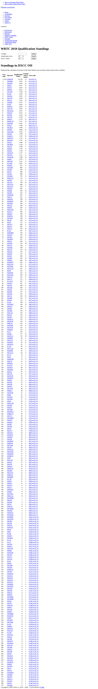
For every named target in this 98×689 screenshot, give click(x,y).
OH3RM (9, 203)
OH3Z (9, 222)
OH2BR (9, 311)
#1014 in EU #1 (34, 523)
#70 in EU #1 (33, 111)
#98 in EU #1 (33, 125)
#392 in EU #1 (33, 271)
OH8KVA (10, 468)
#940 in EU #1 (33, 492)
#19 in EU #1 (33, 85)
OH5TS (9, 87)
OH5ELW (10, 321)
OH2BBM (10, 418)
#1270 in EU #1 (34, 637)
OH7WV (10, 98)
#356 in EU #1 (33, 250)
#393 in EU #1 (33, 273)
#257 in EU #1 (33, 203)
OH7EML (10, 622)
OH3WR (10, 399)
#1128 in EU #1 (33, 574)
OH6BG (9, 308)
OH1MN (10, 565)
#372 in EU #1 (33, 264)
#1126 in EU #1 (33, 569)
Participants (8, 32)
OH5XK (9, 287)
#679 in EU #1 (33, 378)
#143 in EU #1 (33, 149)
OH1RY (9, 134)
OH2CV (9, 197)
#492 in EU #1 (33, 315)
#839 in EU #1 (33, 449)
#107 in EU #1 (33, 134)
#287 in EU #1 (33, 231)
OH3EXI (10, 433)
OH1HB (9, 685)
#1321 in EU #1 (34, 664)
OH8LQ (9, 119)
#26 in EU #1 (33, 90)
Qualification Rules (10, 42)
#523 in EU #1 (33, 327)
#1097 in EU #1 (34, 561)
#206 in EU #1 (33, 176)
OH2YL (9, 315)
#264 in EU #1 (33, 216)
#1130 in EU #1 (33, 576)
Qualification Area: (7, 56)
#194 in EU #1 (33, 170)
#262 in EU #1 (33, 212)
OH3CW (10, 645)
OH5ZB (9, 567)
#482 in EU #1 (33, 306)
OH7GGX (10, 268)
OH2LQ (9, 226)
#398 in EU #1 (33, 275)
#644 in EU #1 (33, 363)
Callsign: (3, 54)
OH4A (9, 668)
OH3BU (9, 521)
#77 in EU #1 (33, 115)
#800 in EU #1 (33, 433)
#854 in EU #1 (33, 456)
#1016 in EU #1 (34, 525)
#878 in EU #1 (33, 468)
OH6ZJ (9, 654)
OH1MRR (10, 599)
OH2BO (9, 193)
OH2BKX (10, 441)
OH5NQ (9, 113)
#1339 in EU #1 (34, 679)
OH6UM (10, 161)
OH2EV (9, 447)
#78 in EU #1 (33, 117)
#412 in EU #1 (33, 283)
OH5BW (10, 437)
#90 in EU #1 (33, 119)
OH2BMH (10, 498)
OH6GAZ (10, 496)
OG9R (9, 534)
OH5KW (10, 367)
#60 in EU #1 (33, 106)
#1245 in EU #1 (34, 628)
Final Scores (8, 30)
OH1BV (9, 500)
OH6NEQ (10, 489)
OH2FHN (10, 586)
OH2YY (9, 430)
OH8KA (9, 391)
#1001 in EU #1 (34, 517)
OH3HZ (9, 681)
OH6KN (9, 214)
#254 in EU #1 (33, 201)
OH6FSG (10, 199)
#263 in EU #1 (33, 214)
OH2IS (9, 563)
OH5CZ (9, 100)
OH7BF (9, 571)
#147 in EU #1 (33, 155)
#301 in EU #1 (33, 237)
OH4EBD (10, 584)
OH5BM (9, 176)
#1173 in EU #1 (33, 593)
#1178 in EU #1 (33, 597)
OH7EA (9, 212)
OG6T (9, 561)
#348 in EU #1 (33, 245)
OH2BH (9, 102)
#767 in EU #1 (33, 412)
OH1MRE (10, 597)
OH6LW (9, 466)
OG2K (9, 302)
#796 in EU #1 (33, 428)
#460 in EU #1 (33, 296)
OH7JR (9, 174)
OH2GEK (10, 132)
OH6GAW (10, 403)
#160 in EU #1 (33, 163)
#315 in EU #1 (33, 241)
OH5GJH (10, 548)
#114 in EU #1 (33, 140)
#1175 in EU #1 (33, 595)
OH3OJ (9, 142)
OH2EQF (10, 658)
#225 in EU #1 (33, 186)
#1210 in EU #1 (34, 614)
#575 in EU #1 (33, 342)
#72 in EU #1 (33, 113)
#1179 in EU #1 (33, 599)
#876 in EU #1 (33, 466)
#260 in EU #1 (33, 207)
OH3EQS (10, 435)
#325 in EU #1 (33, 243)
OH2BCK (10, 662)
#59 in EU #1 (33, 104)
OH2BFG (10, 538)
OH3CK (9, 559)
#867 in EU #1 (33, 462)
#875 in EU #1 (33, 464)
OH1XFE (10, 388)
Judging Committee (10, 35)
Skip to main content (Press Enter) (15, 4)
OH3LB (9, 439)
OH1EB (9, 426)
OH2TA (9, 146)
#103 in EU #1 (33, 130)
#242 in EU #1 (33, 193)
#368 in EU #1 (33, 262)
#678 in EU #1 (33, 376)
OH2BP (9, 292)
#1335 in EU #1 (34, 670)
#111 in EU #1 (33, 138)
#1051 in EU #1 (34, 540)
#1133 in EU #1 (33, 578)
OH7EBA (10, 494)
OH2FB (9, 180)
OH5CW (10, 277)
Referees (7, 34)
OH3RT (9, 492)
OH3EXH (10, 519)
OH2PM (9, 83)
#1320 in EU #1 (34, 662)
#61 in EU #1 (33, 109)
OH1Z (9, 357)
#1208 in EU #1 (34, 611)
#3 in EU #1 (32, 79)
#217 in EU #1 (33, 182)
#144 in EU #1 (33, 151)
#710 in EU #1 (33, 395)
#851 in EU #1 (33, 452)
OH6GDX (10, 210)
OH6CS (9, 241)
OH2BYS (10, 153)
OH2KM (10, 140)
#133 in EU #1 (33, 142)
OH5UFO (10, 473)
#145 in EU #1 (33, 153)
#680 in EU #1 (33, 380)
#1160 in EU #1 (33, 588)
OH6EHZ (10, 369)
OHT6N (9, 544)
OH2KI (9, 334)
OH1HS (9, 115)
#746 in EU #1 (33, 401)
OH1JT (9, 172)
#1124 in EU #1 (33, 567)
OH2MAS (10, 643)
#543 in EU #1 (33, 336)
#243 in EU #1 (33, 195)
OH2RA (9, 237)
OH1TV (9, 416)
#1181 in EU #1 (33, 601)
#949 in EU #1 (33, 496)
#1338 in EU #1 (34, 677)
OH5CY (9, 279)
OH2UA (9, 205)
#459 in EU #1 (33, 294)
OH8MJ (9, 626)
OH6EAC (10, 628)
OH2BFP (10, 239)
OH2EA (9, 637)
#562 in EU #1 (33, 340)
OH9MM (10, 338)
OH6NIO (10, 123)
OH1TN (9, 374)
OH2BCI (10, 127)
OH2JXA (10, 630)
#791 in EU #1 (33, 424)
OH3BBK (10, 517)
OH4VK (9, 384)
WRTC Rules (9, 37)
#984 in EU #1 (33, 510)
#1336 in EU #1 (34, 673)
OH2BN (9, 258)
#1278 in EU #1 (34, 639)
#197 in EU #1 (33, 172)
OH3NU (9, 420)
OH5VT (9, 670)
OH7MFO (10, 304)
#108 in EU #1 (33, 136)
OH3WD (10, 620)
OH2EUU (10, 580)
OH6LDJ (10, 578)
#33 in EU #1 (33, 94)
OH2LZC (10, 313)
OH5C (9, 532)
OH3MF (9, 647)
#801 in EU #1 (33, 435)
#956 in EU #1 (33, 500)
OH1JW (9, 555)
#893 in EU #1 (33, 479)
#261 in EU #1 (33, 210)
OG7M (9, 479)
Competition (8, 14)
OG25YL (10, 281)
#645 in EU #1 (33, 365)
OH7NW (10, 582)
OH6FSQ (10, 641)
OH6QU (9, 306)
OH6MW (10, 81)
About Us (8, 22)
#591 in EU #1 (33, 346)
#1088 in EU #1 (34, 559)
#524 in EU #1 (33, 329)
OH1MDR (10, 508)
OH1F (9, 458)
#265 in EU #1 (33, 218)
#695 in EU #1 (33, 388)
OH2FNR (10, 266)
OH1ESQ (10, 635)
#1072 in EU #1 (34, 544)
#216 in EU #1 (33, 180)
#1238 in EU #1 (34, 624)
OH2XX (9, 182)
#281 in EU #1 (33, 226)
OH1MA (10, 397)
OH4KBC (10, 378)
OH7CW (10, 109)
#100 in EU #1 (33, 127)
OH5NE (9, 502)
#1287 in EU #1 (34, 645)
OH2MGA (10, 412)
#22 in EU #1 (33, 87)
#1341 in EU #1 (34, 683)
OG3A (9, 540)
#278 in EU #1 (33, 224)
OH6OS (9, 300)
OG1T (9, 542)
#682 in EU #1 (33, 384)
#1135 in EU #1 (33, 582)
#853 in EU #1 (33, 454)
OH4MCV (10, 456)
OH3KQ (9, 235)
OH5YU (9, 224)
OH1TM (9, 92)
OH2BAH (10, 157)
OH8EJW (10, 443)
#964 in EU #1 (33, 504)
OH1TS (9, 296)
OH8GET (10, 475)
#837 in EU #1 (33, 445)
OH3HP (9, 639)
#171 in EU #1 (33, 165)
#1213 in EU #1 (34, 616)
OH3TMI (10, 445)
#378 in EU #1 (33, 266)
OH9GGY (10, 178)
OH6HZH (10, 195)
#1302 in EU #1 (34, 654)
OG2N (9, 624)
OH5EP (9, 536)
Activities (7, 19)
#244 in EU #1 (33, 197)
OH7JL (9, 504)
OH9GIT (10, 605)
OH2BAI (10, 656)
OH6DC (9, 611)
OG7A (9, 355)
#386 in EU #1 (33, 268)
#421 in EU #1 (33, 285)
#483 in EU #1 (33, 308)
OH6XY (9, 677)
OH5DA (9, 252)
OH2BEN (10, 574)
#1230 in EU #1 (34, 622)
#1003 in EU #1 (34, 521)
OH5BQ (9, 130)
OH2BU (9, 149)
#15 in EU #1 (33, 83)
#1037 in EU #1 (34, 534)
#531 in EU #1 (33, 332)
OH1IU (9, 601)
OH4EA (9, 380)
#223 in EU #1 (33, 184)
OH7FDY (10, 327)
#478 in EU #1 (33, 302)
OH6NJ (9, 607)
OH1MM (10, 167)
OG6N (9, 94)
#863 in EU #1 (33, 458)
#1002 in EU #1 (34, 519)
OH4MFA (10, 262)
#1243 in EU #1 (34, 626)
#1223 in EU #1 (34, 618)
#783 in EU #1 (33, 420)
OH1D (9, 401)
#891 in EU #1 (33, 475)
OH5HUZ (10, 513)
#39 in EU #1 (33, 96)
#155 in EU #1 (33, 159)
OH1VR (9, 117)
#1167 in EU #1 (33, 590)
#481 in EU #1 (33, 304)
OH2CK (9, 361)
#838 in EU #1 (33, 447)
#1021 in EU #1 (34, 527)
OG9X (9, 104)
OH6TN (9, 464)
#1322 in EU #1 (34, 666)
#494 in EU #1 (33, 319)
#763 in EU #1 (33, 409)
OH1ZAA (10, 353)
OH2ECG (10, 336)
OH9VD (9, 506)
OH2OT (9, 285)
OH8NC (9, 207)
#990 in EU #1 (33, 515)
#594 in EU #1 (33, 348)
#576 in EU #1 (33, 344)
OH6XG (9, 649)
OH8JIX (9, 595)
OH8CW (10, 323)
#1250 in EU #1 (34, 630)
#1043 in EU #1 (34, 536)
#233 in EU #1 (33, 191)
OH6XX (9, 106)
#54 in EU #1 (33, 102)
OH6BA (9, 260)
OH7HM (10, 409)
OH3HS (9, 386)
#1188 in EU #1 (33, 605)
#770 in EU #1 (33, 414)
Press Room (8, 17)
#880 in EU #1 (33, 470)
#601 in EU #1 (33, 353)
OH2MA (10, 247)
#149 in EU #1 (33, 157)
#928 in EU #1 (33, 487)
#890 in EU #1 (33, 473)
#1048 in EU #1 (34, 538)
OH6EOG (10, 569)
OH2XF (9, 523)
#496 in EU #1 (33, 321)
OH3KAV (10, 344)
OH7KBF (10, 325)
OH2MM (10, 351)
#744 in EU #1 (33, 399)
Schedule (7, 39)
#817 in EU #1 (33, 441)
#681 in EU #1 (33, 382)
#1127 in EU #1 (33, 571)
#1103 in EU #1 (33, 563)
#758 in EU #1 (33, 407)
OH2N (9, 428)
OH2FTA (10, 340)
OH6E (9, 395)
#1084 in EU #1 (34, 555)
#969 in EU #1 (33, 508)
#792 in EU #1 (33, 426)
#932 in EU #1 (33, 489)
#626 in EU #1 (33, 357)
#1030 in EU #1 (34, 529)
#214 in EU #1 (33, 178)
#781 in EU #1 (33, 418)
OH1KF (9, 283)
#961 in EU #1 (33, 502)
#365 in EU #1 (33, 258)
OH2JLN (10, 576)
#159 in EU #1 (33, 161)
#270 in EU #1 (33, 220)
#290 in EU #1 (33, 233)
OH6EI (9, 159)
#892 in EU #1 (33, 477)
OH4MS (9, 675)
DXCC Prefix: (5, 58)
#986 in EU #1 (33, 513)
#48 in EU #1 (33, 100)
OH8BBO (10, 477)
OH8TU (9, 483)
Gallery (7, 21)
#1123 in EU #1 (33, 565)
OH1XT (9, 245)
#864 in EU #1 (33, 460)
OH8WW (10, 329)
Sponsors (7, 16)
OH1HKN (10, 515)
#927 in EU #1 (33, 485)
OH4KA (9, 546)
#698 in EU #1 (33, 391)
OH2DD (9, 588)
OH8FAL (10, 363)
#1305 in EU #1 (34, 658)
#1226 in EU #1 (34, 620)
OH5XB (9, 651)
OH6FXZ (10, 527)
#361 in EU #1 (33, 254)
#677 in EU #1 (33, 374)
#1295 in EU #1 (34, 649)
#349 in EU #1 (33, 247)
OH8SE (9, 664)
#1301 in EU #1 (34, 651)
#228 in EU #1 (33, 188)
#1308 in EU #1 (34, 660)
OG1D (9, 346)
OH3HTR (10, 616)
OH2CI (9, 487)
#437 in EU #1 (33, 287)
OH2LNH (10, 275)
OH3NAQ (10, 449)
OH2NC (9, 462)
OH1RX (9, 96)
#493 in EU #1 (33, 317)
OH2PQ (9, 170)
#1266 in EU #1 (34, 633)
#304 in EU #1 (33, 239)
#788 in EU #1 (33, 422)
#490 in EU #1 (33, 313)
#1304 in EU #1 (34, 656)
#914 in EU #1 (33, 483)
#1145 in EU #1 (33, 584)
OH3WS (9, 590)
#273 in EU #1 (33, 222)
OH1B (9, 529)
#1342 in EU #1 (34, 685)
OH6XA (9, 679)
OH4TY (9, 407)
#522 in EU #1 (33, 325)
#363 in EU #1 (33, 256)
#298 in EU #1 (33, 235)
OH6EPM (10, 454)
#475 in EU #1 (33, 300)
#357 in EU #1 (33, 252)
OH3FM (9, 243)
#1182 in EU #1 (33, 603)
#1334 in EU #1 (34, 668)
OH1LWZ (10, 184)
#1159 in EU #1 (33, 586)
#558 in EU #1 (33, 338)
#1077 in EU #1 (34, 546)
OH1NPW (10, 452)
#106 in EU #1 (33, 132)
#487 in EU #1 (33, 311)
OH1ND (9, 155)
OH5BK (9, 298)
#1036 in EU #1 (34, 532)
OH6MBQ (10, 614)
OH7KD (9, 666)
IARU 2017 (8, 44)
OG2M (9, 633)
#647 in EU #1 (33, 367)
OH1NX (9, 294)
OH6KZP (10, 79)
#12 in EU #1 (33, 81)
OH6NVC (10, 138)
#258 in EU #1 (33, 205)
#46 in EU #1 (33, 98)
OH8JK (9, 550)
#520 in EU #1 (33, 323)
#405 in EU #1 (33, 277)
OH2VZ (9, 228)
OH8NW (10, 216)
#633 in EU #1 (33, 359)
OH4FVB (10, 376)
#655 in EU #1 (33, 372)
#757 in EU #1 (33, 405)
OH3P (9, 271)
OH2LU (9, 372)
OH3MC (9, 470)
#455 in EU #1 (33, 292)
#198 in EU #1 (33, 174)
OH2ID (9, 424)
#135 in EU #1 (33, 144)
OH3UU (9, 485)
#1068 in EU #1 (34, 542)
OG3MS (9, 163)
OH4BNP (10, 273)
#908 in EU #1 (33, 481)
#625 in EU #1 (33, 355)
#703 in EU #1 (33, 393)
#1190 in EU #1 (33, 607)
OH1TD (9, 250)
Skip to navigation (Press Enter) (14, 2)
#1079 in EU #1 (34, 548)
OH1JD (9, 256)
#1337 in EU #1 (34, 675)
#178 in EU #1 (33, 167)
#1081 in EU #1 (34, 550)
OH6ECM (10, 121)
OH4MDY (10, 673)
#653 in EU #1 (33, 369)
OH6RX (9, 90)
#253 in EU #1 (33, 199)
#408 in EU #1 (33, 279)
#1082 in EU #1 (34, 553)
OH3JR (9, 317)
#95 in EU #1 (33, 123)
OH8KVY (10, 414)
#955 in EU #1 (33, 498)
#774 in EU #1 (33, 416)
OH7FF (9, 603)
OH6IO (9, 618)
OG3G (9, 231)
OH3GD (9, 609)
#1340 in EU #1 (34, 681)
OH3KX (9, 422)
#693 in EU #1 (33, 386)
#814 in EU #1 (33, 439)
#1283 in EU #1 (34, 643)
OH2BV (9, 254)
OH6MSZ (10, 201)
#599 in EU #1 (33, 351)
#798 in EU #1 (33, 430)
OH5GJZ (10, 460)
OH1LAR (10, 348)
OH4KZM (10, 359)
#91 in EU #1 (33, 121)
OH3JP (9, 220)
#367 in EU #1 (33, 260)
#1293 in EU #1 (34, 647)
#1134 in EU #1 (33, 580)
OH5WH (10, 218)
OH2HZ (9, 405)
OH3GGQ (10, 264)
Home (6, 12)
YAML (42, 687)
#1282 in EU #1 (34, 641)
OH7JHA (10, 660)
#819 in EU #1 (33, 443)
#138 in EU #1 (33, 146)
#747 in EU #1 (33, 403)
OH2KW (10, 136)
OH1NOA (10, 111)
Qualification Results (11, 40)
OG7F (9, 332)
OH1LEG (10, 186)
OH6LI (9, 85)
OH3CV (9, 557)
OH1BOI (10, 342)
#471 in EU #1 (33, 298)
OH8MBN (10, 233)
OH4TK (9, 382)
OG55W (9, 365)
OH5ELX (10, 319)
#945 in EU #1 (33, 494)
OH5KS (9, 151)
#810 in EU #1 (33, 437)
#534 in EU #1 (33, 334)
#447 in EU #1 (33, 290)
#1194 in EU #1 (33, 609)
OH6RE (9, 191)
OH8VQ (9, 593)
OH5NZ (9, 525)
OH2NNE (10, 393)
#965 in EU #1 (33, 506)
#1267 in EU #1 (34, 635)
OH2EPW (10, 553)
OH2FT (9, 683)
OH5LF (9, 125)
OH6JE (9, 481)
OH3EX (9, 290)
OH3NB (9, 510)
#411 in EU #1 (33, 281)
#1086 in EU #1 (34, 557)
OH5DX (9, 188)
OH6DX (9, 165)
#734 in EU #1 (33, 397)
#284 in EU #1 (33, 228)
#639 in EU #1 (33, 361)
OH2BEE (10, 144)
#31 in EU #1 (33, 92)
